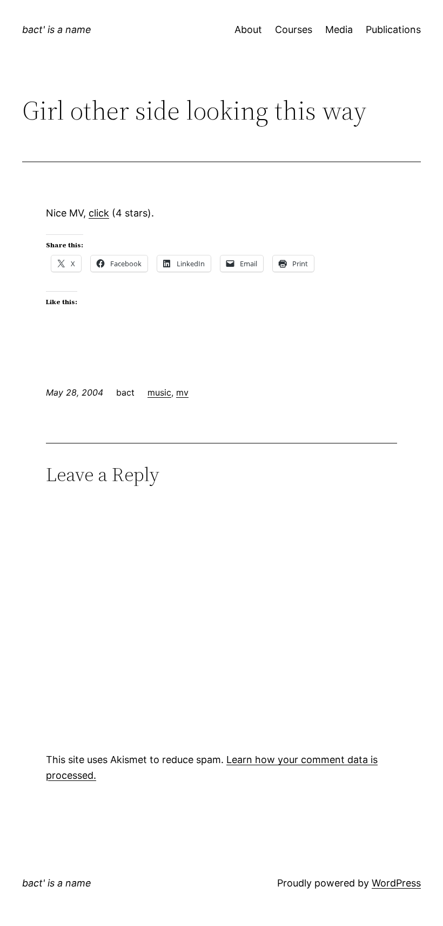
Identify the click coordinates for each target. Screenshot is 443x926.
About (248, 29)
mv (182, 392)
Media (339, 29)
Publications (393, 29)
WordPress (396, 883)
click (99, 213)
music (159, 392)
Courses (293, 29)
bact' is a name (56, 29)
